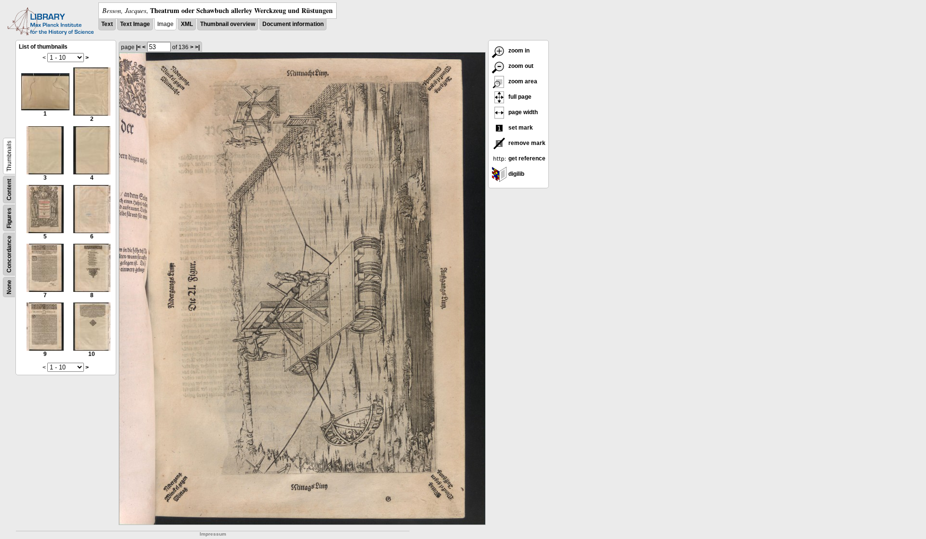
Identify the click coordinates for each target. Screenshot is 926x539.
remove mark (526, 143)
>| (197, 47)
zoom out (520, 66)
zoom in (518, 50)
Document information (293, 24)
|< (138, 47)
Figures (9, 218)
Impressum (213, 534)
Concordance (9, 254)
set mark (520, 127)
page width (522, 112)
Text (107, 24)
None (9, 287)
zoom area (522, 81)
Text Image (135, 24)
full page (519, 96)
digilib (515, 174)
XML (187, 24)
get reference (526, 158)
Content (9, 189)
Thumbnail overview (227, 24)
